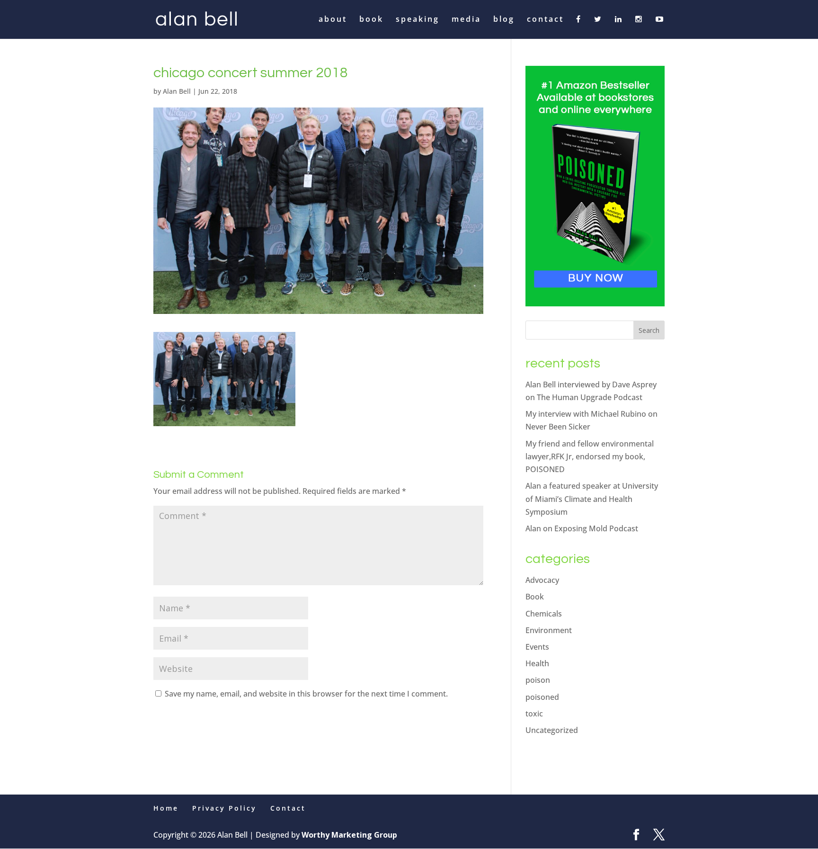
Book (534, 596)
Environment (548, 630)
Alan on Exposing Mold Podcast (581, 528)
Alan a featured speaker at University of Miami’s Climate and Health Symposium (591, 499)
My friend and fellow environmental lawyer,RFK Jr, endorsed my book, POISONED (589, 456)
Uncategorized (551, 730)
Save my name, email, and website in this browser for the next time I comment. (306, 693)
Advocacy (542, 580)
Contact (288, 808)
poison (537, 680)
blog (504, 20)
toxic (534, 713)
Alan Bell (177, 91)
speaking (417, 20)
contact (545, 20)
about (333, 20)
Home (165, 808)
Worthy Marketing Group (349, 835)
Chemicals (543, 613)
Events (537, 647)
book (371, 20)
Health (537, 663)
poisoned (542, 697)
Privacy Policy (224, 808)
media (466, 20)
